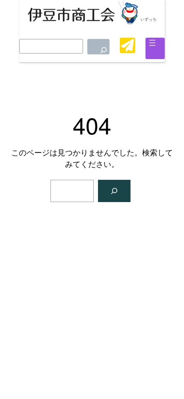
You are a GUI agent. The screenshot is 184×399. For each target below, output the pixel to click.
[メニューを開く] (152, 43)
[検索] (98, 46)
